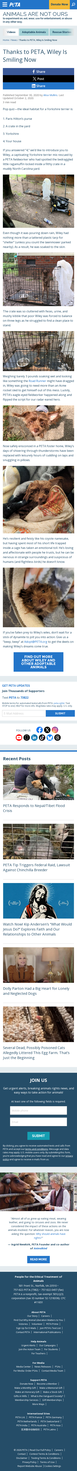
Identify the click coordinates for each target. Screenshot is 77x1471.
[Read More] (38, 1219)
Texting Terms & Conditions (46, 1458)
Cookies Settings (52, 1466)
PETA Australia (38, 1425)
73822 (24, 698)
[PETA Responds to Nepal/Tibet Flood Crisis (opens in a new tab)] (38, 792)
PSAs (58, 1366)
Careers (45, 1316)
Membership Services (26, 1400)
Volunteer (37, 1324)
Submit (38, 1136)
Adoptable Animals (34, 32)
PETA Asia (55, 1425)
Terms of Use (47, 1462)
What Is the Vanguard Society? (47, 1396)
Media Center (23, 1366)
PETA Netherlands (27, 1421)
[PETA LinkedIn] (34, 737)
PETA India (21, 1425)
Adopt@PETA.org (35, 642)
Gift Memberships (52, 1400)
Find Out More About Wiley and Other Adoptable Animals (38, 662)
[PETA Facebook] (39, 730)
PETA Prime (52, 1324)
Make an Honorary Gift (27, 1392)
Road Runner (37, 381)
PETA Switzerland (50, 1421)
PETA (12, 698)
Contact (22, 1454)
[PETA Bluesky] (50, 737)
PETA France (35, 1417)
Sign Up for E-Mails (26, 1328)
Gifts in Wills (20, 1396)
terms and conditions (36, 1149)
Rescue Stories (61, 32)
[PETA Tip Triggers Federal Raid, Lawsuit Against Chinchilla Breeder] (38, 851)
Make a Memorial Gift (51, 1388)
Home (6, 40)
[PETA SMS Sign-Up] (26, 737)
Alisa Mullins (50, 95)
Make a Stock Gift (52, 1392)
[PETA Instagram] (55, 730)
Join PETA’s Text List (50, 1328)
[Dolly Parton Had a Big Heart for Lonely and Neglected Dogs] (38, 975)
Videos (11, 32)
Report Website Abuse (30, 1466)
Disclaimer (21, 1458)
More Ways (38, 1404)
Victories (23, 1324)
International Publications (47, 1332)
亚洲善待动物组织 (30, 1429)
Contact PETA (23, 1332)
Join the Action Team (29, 1349)
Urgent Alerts (28, 1345)
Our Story (32, 1316)
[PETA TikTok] (42, 737)
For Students (51, 1349)
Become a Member (47, 1383)
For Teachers (38, 1353)
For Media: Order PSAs (26, 1370)
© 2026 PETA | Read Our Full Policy (32, 1450)
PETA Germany (54, 1417)
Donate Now (26, 1383)
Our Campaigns (47, 1345)
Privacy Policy (29, 1462)
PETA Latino (50, 1429)
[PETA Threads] (57, 737)
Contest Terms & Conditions (44, 1454)
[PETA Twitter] (47, 730)
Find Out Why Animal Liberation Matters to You (38, 1320)
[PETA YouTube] (19, 737)
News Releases (43, 1366)
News (14, 40)
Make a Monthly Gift (25, 1388)
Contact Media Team (52, 1370)
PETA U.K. (20, 1417)
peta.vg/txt (59, 703)
